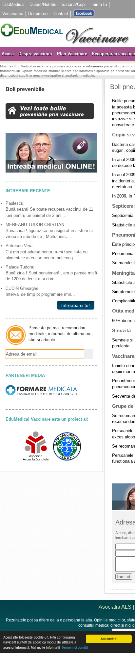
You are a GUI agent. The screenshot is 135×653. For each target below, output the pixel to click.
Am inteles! (109, 638)
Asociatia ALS (115, 607)
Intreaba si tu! (74, 305)
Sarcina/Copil (74, 4)
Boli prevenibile (25, 89)
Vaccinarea (12, 13)
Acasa (8, 53)
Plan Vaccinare (72, 53)
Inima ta (99, 4)
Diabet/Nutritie (42, 4)
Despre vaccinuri (35, 53)
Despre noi (38, 13)
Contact (60, 13)
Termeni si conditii (75, 647)
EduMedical (13, 4)
